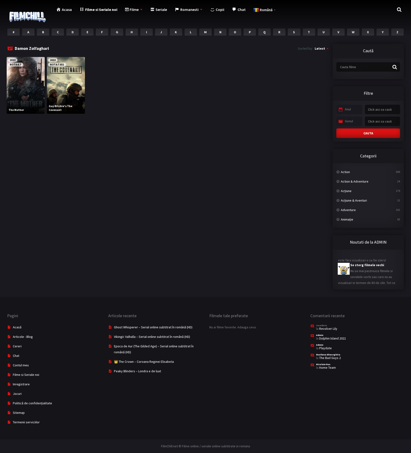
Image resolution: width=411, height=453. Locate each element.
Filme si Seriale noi (26, 375)
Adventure (348, 210)
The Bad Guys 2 (330, 358)
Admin (319, 335)
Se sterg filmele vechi (367, 261)
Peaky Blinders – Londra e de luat (137, 371)
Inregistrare (21, 384)
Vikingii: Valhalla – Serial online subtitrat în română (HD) (152, 337)
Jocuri (17, 394)
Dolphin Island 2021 (332, 338)
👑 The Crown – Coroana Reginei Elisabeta (144, 361)
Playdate (325, 348)
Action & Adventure (354, 181)
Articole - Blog (23, 337)
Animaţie (347, 219)
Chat (16, 356)
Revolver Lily (328, 328)
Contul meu (21, 365)
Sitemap (19, 413)
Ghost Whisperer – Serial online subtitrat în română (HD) (153, 327)
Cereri (17, 346)
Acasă (17, 327)
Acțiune (346, 191)
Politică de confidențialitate (32, 403)
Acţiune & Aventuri (354, 200)
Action (345, 172)
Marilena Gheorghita (328, 354)
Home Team (327, 367)
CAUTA (368, 133)
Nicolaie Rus (323, 364)
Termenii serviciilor (26, 422)
